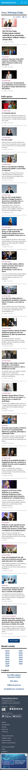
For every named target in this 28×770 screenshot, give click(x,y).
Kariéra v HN (5, 729)
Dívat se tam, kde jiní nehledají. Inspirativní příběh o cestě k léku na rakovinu (13, 168)
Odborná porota (14, 685)
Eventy (3, 749)
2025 (7, 651)
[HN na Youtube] (21, 709)
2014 (21, 657)
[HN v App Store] (17, 716)
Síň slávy (14, 681)
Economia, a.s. (11, 700)
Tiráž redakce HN (6, 724)
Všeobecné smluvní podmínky (8, 742)
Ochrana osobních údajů (7, 735)
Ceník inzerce (5, 731)
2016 (21, 653)
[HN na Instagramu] (15, 709)
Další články (14, 640)
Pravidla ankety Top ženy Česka (14, 676)
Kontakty (4, 722)
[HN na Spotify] (19, 709)
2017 (21, 651)
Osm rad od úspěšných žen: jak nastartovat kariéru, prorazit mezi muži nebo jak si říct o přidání (14, 559)
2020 (7, 662)
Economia (4, 727)
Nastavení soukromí (6, 740)
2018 (7, 666)
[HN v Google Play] (7, 716)
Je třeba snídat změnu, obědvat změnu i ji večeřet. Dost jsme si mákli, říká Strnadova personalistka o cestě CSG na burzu (13, 267)
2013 (21, 659)
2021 (7, 659)
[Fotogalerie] (3, 54)
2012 (21, 662)
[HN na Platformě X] (10, 709)
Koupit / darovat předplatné (8, 746)
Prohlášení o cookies (6, 738)
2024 (7, 653)
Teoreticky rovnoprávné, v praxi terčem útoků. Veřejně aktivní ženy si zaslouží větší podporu (13, 589)
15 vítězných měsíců (9, 113)
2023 (7, 655)
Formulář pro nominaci (14, 689)
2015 (21, 655)
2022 (7, 657)
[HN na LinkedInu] (17, 709)
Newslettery (4, 751)
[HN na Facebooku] (12, 709)
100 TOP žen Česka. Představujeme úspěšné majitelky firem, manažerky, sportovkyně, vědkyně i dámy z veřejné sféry (13, 35)
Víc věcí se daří (7, 140)
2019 (7, 664)
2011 (20, 664)
